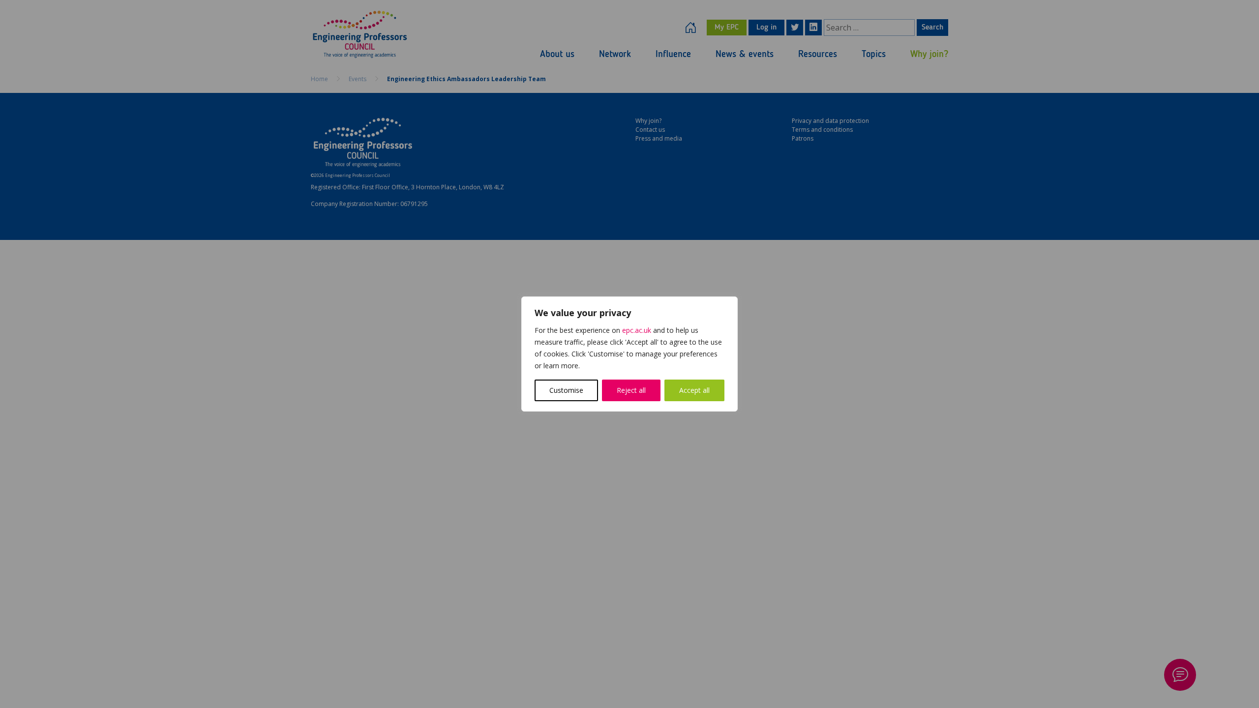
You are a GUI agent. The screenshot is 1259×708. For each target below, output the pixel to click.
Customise (566, 390)
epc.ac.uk (636, 330)
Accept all (694, 390)
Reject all (631, 390)
